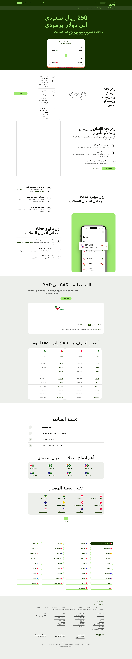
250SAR (97, 378)
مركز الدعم (101, 626)
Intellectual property (80, 637)
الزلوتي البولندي (98, 505)
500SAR (97, 382)
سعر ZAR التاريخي (90, 609)
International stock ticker (59, 618)
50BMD (61, 371)
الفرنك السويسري (78, 505)
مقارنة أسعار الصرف (61, 624)
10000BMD (60, 397)
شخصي (102, 2)
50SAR (97, 371)
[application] (41, 317)
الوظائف (102, 620)
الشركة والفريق (100, 615)
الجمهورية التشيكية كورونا (95, 498)
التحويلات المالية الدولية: (98, 604)
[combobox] (54, 50)
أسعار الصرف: (100, 601)
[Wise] (111, 3)
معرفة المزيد (25, 98)
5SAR (98, 360)
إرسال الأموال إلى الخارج (79, 615)
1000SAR (97, 386)
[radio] (98, 325)
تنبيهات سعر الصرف (61, 623)
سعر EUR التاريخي (63, 607)
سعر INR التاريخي (38, 607)
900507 (71, 646)
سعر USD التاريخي (74, 609)
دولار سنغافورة (43, 511)
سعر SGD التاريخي (82, 609)
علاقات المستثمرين (100, 623)
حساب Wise (81, 617)
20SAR (97, 367)
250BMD (61, 378)
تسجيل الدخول (26, 2)
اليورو (45, 505)
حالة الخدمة (101, 621)
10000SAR (96, 397)
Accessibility (101, 627)
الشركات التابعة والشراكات (98, 624)
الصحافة (102, 618)
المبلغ (82, 47)
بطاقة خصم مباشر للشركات (78, 624)
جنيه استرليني (98, 511)
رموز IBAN (63, 621)
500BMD (61, 382)
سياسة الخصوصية (61, 634)
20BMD (61, 367)
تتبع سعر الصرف (66, 298)
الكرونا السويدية (61, 505)
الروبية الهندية (61, 498)
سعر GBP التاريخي (80, 607)
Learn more (98, 329)
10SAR (97, 363)
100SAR (97, 375)
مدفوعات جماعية (81, 626)
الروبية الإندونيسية (78, 498)
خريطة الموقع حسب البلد (60, 636)
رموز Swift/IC (62, 620)
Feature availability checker (98, 629)
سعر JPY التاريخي (55, 607)
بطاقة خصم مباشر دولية (79, 618)
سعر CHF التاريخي (65, 609)
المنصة (96, 2)
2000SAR (97, 390)
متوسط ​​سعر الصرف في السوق (25, 242)
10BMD (61, 363)
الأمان (102, 617)
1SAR (98, 356)
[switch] (66, 55)
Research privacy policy (60, 615)
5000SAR (97, 393)
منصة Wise (82, 623)
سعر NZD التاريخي (99, 609)
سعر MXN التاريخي (72, 607)
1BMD (61, 356)
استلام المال (82, 621)
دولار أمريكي (61, 511)
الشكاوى (82, 636)
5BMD (61, 360)
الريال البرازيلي (43, 498)
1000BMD (60, 386)
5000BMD (60, 393)
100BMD (61, 375)
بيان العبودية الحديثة (42, 636)
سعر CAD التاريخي (47, 607)
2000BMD (60, 390)
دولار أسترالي (80, 511)
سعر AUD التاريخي (89, 607)
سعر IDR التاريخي (57, 609)
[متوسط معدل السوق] (59, 41)
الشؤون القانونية (81, 634)
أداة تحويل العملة (61, 617)
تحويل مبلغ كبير (81, 620)
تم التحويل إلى (80, 58)
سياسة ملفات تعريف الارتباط (40, 634)
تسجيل (19, 2)
